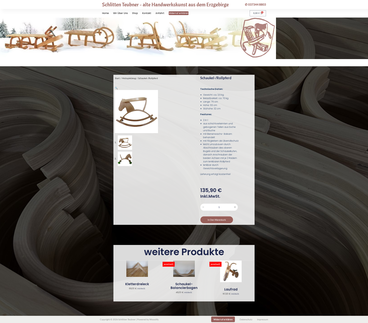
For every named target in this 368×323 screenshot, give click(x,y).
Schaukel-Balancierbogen (184, 286)
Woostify (154, 319)
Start (117, 78)
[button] (116, 88)
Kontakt (146, 13)
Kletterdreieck (137, 284)
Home (105, 13)
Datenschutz (246, 319)
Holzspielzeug (129, 78)
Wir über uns (120, 13)
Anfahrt (160, 13)
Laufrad (231, 289)
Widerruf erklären (179, 13)
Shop (135, 13)
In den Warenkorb (217, 219)
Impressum (262, 319)
